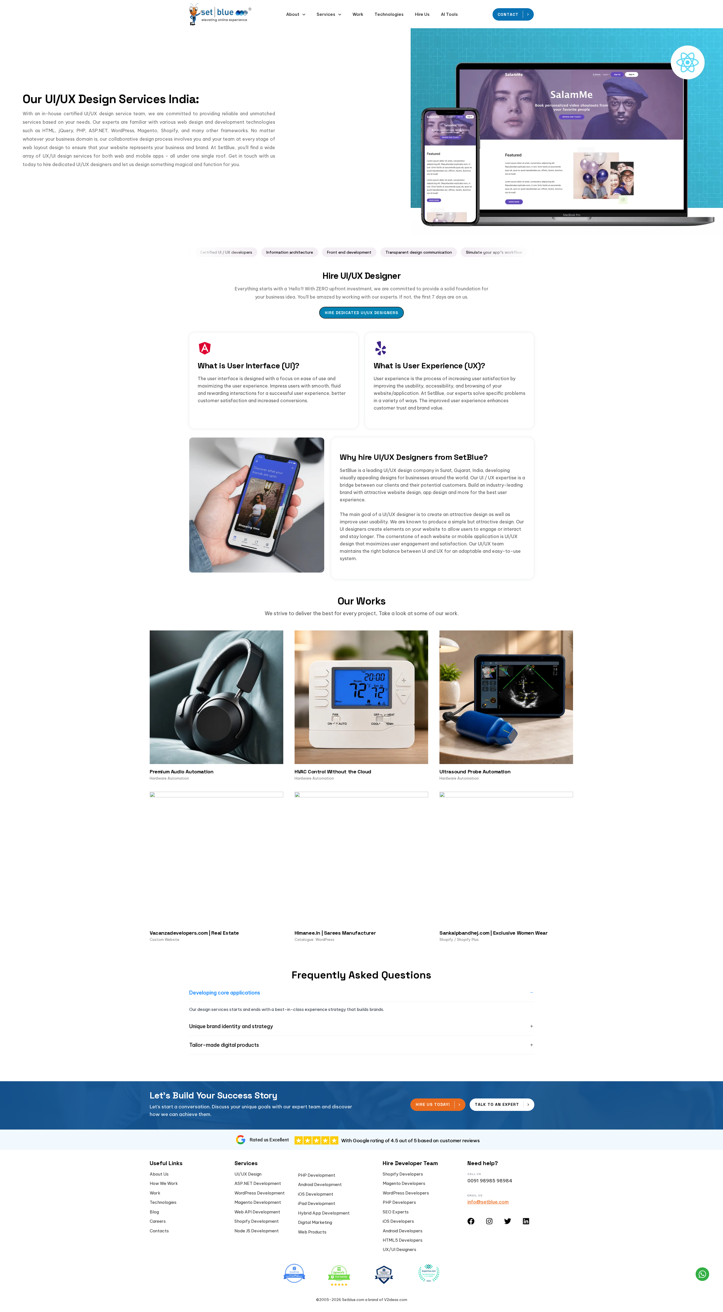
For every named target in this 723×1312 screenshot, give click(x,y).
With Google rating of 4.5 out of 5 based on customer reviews (410, 1140)
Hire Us (422, 14)
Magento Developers (404, 1183)
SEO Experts (396, 1212)
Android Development (320, 1184)
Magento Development (257, 1202)
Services (326, 14)
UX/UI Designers (399, 1249)
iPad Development (316, 1203)
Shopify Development (256, 1221)
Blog (154, 1212)
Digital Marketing (315, 1222)
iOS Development (315, 1194)
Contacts (159, 1230)
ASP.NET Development (257, 1183)
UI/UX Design (248, 1174)
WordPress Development (259, 1193)
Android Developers (403, 1230)
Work (357, 14)
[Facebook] (470, 1221)
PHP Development (316, 1175)
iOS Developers (398, 1221)
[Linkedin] (526, 1221)
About (292, 14)
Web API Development (257, 1212)
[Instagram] (489, 1221)
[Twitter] (507, 1221)
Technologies (389, 14)
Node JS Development (256, 1230)
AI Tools (449, 14)
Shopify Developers (403, 1174)
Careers (158, 1221)
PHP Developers (399, 1202)
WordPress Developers (406, 1193)
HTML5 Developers (403, 1240)
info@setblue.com (488, 1202)
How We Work (164, 1183)
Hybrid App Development (324, 1213)
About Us (159, 1174)
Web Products (312, 1232)
